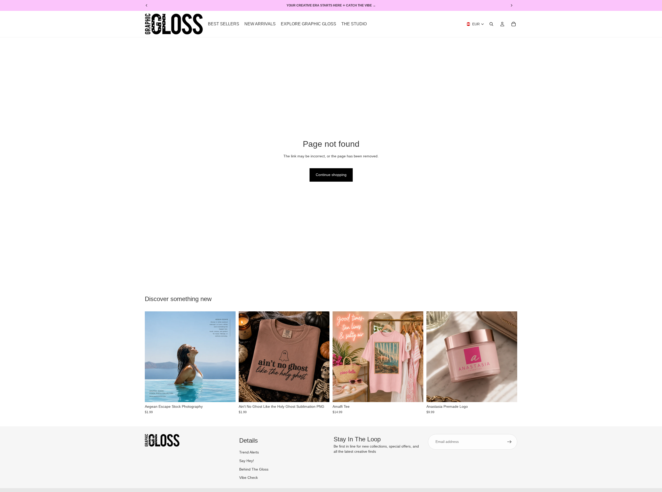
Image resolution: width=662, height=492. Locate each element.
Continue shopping (331, 175)
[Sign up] (509, 441)
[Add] (227, 394)
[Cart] (513, 24)
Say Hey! (246, 461)
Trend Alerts (249, 452)
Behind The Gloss (253, 469)
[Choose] (415, 394)
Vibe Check (248, 478)
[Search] (491, 24)
